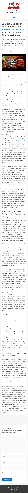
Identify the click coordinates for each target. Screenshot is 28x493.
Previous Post (14, 418)
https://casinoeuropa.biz (19, 140)
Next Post (14, 422)
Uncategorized (15, 29)
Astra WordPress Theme (17, 489)
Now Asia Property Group (14, 12)
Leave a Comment (6, 29)
